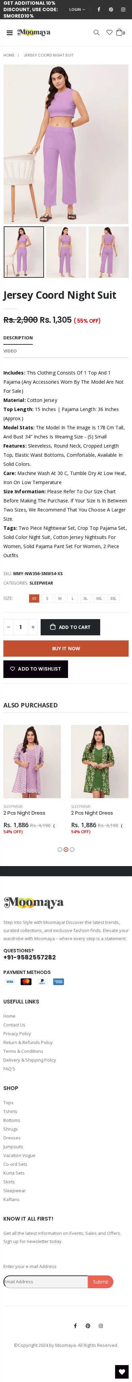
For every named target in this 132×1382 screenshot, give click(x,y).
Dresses (12, 1138)
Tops (8, 1103)
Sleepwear (41, 583)
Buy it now (66, 648)
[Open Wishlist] (122, 1372)
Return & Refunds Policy (28, 1042)
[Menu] (10, 32)
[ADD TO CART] (49, 736)
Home (9, 55)
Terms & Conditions (23, 1051)
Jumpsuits (13, 1146)
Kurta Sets (14, 1173)
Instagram (101, 1326)
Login (75, 9)
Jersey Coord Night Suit (59, 295)
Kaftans (11, 1199)
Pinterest (88, 1326)
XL (86, 598)
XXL (99, 598)
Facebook (75, 1326)
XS (34, 598)
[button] (60, 849)
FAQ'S (9, 1069)
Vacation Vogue (19, 1155)
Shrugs (10, 1129)
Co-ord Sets (15, 1164)
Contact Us (14, 1025)
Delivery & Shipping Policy (29, 1060)
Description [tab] (18, 338)
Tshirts (10, 1111)
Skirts (9, 1182)
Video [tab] (10, 351)
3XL (113, 598)
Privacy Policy (17, 1033)
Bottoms (11, 1120)
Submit (100, 1281)
